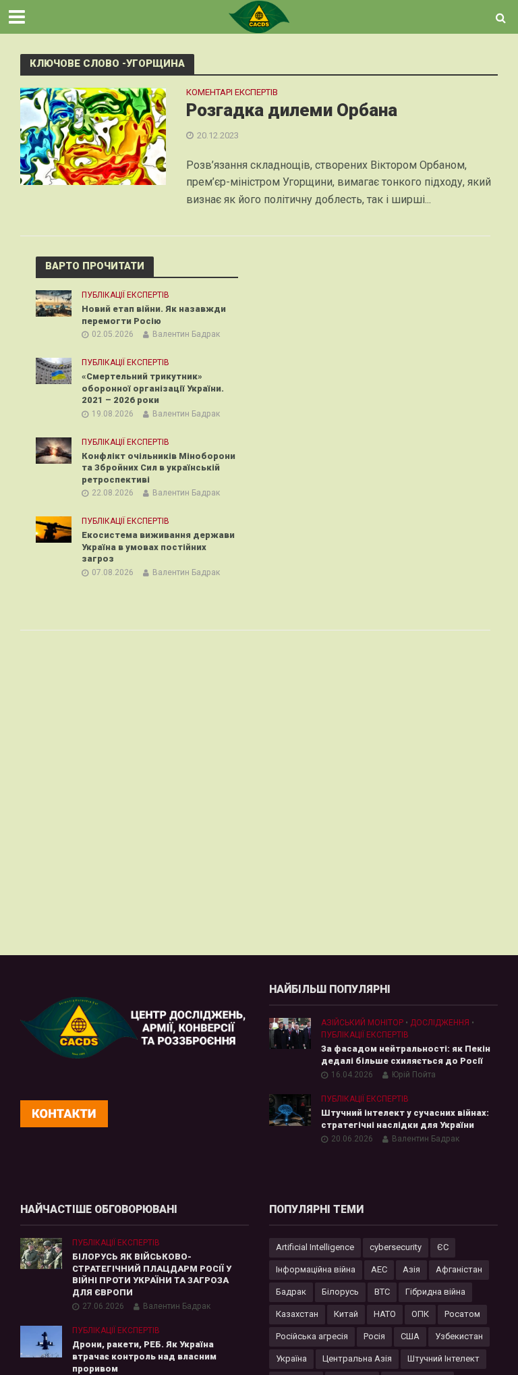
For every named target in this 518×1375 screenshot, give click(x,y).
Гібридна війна (435, 1292)
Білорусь (340, 1292)
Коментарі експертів (232, 92)
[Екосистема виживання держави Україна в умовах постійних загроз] (53, 529)
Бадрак (291, 1292)
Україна (291, 1358)
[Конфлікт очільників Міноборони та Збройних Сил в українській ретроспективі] (53, 449)
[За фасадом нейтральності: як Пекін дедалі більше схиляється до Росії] (290, 1032)
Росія (374, 1336)
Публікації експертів (125, 295)
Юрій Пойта (414, 1074)
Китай (346, 1314)
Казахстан (297, 1314)
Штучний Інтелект (443, 1358)
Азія (411, 1269)
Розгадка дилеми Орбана (291, 110)
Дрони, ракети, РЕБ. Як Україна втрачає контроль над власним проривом (144, 1356)
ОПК (420, 1314)
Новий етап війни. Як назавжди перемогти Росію (154, 315)
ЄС (443, 1247)
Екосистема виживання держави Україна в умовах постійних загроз (158, 547)
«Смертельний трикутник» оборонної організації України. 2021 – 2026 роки (153, 388)
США (410, 1336)
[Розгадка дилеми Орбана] (93, 136)
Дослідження (439, 1022)
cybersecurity (396, 1247)
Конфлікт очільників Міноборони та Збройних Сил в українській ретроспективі (158, 468)
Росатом (462, 1314)
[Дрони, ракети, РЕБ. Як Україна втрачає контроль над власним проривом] (41, 1340)
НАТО (385, 1314)
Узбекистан (459, 1336)
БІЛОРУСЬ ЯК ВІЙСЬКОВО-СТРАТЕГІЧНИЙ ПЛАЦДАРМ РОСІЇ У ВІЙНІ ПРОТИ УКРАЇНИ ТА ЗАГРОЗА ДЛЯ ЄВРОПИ (151, 1274)
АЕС (379, 1269)
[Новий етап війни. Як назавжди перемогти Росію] (53, 302)
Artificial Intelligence (315, 1247)
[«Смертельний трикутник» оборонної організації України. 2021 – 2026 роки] (53, 370)
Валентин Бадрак (186, 334)
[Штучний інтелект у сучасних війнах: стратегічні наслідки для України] (290, 1109)
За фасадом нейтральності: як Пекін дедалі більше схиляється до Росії (405, 1055)
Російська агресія (312, 1336)
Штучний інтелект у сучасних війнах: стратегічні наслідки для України (405, 1119)
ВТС (382, 1292)
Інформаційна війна (315, 1269)
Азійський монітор (362, 1022)
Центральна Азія (357, 1358)
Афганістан (459, 1269)
